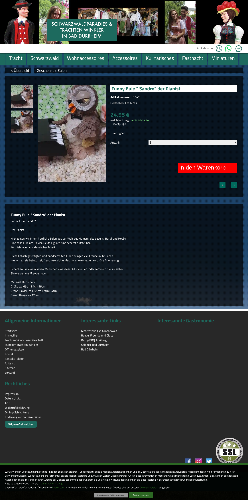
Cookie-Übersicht (149, 487)
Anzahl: (114, 142)
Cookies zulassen (141, 495)
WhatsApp (228, 47)
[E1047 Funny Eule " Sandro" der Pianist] (22, 96)
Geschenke (45, 70)
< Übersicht (20, 70)
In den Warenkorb (202, 167)
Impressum (58, 487)
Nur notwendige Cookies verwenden (110, 495)
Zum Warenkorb (238, 46)
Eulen (62, 70)
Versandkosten (140, 120)
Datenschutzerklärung (50, 483)
